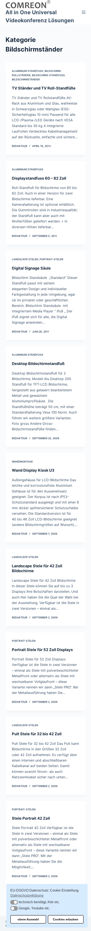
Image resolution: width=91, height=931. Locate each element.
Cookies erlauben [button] (65, 919)
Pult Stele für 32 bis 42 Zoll (37, 734)
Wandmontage (22, 461)
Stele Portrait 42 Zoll (31, 818)
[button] (14, 902)
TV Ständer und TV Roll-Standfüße (44, 88)
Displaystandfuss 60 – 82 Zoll (39, 178)
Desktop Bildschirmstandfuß (38, 363)
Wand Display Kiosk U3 (33, 470)
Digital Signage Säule (31, 268)
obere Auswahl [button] (28, 919)
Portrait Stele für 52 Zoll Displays (42, 649)
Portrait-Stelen (51, 259)
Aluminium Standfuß (27, 71)
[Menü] (83, 12)
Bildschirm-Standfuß (48, 75)
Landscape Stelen (25, 259)
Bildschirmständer (26, 79)
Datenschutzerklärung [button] (26, 895)
